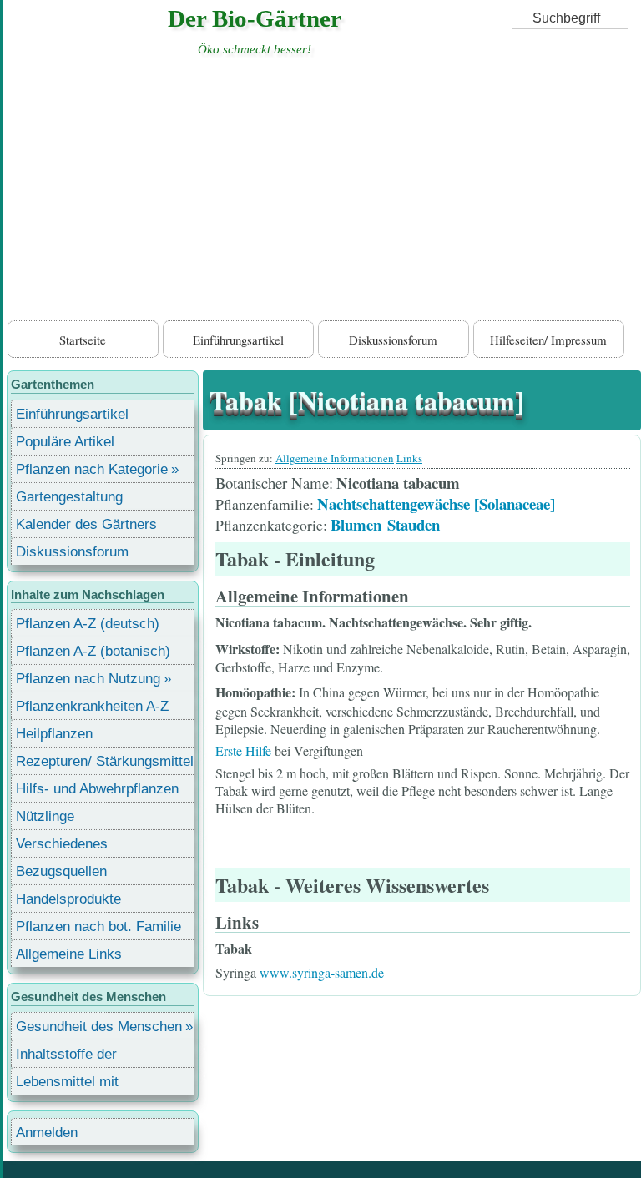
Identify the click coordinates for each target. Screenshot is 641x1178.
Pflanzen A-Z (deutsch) (87, 624)
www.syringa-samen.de (322, 972)
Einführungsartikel (238, 339)
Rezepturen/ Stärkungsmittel (105, 761)
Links (409, 458)
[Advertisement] (322, 192)
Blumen (356, 524)
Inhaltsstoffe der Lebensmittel (66, 1056)
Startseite (82, 339)
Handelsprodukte (68, 899)
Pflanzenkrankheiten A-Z (92, 706)
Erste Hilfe (243, 750)
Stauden (413, 524)
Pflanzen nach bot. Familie (98, 926)
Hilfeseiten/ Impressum (548, 339)
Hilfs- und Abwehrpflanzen (97, 789)
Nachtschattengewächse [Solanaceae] (436, 503)
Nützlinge (45, 816)
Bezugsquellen (61, 871)
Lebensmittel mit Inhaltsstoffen (67, 1084)
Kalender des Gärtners (86, 524)
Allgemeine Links (69, 954)
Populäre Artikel (65, 442)
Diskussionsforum (393, 339)
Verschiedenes (62, 844)
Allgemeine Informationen (334, 458)
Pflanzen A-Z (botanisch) (93, 651)
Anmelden (47, 1132)
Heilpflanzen (54, 734)
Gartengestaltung (69, 497)
